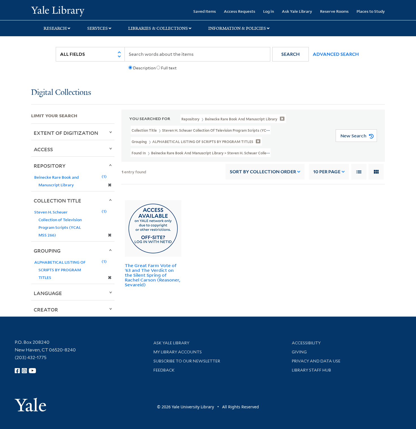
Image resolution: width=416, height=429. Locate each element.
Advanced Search (336, 54)
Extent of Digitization (66, 132)
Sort (263, 171)
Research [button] (55, 28)
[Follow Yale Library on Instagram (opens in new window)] (24, 370)
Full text (169, 68)
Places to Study (371, 11)
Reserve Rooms (334, 11)
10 (326, 171)
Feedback (164, 370)
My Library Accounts (177, 352)
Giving (299, 352)
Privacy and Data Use (316, 361)
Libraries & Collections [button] (158, 28)
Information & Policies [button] (237, 28)
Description (144, 68)
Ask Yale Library (297, 11)
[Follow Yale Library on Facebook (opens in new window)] (17, 370)
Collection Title (57, 200)
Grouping (47, 250)
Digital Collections (61, 92)
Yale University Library (57, 11)
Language (48, 293)
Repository (50, 165)
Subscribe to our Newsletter (186, 361)
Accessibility (306, 343)
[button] (290, 54)
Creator (46, 309)
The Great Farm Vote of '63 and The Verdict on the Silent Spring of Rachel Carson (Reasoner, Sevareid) (152, 274)
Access (43, 149)
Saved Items (204, 11)
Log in (268, 11)
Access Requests (239, 11)
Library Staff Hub (311, 370)
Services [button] (97, 28)
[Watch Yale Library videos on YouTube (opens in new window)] (32, 370)
